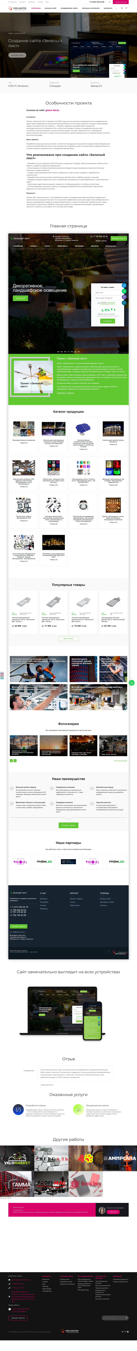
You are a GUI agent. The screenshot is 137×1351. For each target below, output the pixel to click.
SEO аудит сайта (83, 1290)
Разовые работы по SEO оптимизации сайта (84, 1285)
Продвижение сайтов (97, 1105)
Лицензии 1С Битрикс (67, 1284)
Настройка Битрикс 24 (120, 1279)
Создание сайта (66, 1276)
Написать (113, 1212)
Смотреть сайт (17, 55)
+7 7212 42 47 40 (17, 1288)
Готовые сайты (65, 1279)
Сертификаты (47, 1291)
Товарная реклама (101, 1288)
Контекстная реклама (100, 1277)
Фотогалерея (46, 1289)
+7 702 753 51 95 (17, 1284)
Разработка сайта (66, 1281)
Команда (45, 1286)
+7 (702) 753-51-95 (96, 2)
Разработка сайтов (36, 1105)
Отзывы (40, 2)
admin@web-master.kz (20, 1280)
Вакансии (31, 2)
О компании (12, 2)
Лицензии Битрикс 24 (120, 1281)
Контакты (22, 2)
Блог (47, 2)
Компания (46, 1276)
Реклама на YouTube (102, 1299)
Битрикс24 (117, 1276)
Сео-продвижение (85, 1276)
